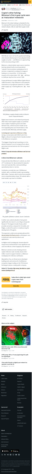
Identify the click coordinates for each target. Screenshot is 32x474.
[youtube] (16, 455)
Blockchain (4, 392)
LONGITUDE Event (21, 423)
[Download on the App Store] (5, 451)
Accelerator (20, 413)
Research (3, 416)
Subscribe (16, 286)
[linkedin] (5, 455)
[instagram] (13, 455)
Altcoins (3, 390)
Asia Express (20, 390)
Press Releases (5, 413)
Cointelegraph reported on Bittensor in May (14, 133)
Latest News (4, 20)
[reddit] (19, 455)
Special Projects (5, 418)
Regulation (4, 395)
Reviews (19, 402)
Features (19, 381)
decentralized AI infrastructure (10, 235)
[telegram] (8, 455)
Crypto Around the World (21, 399)
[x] (2, 455)
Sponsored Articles (6, 410)
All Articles (19, 378)
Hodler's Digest (21, 387)
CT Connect (20, 426)
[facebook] (10, 455)
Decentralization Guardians (21, 416)
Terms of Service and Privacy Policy (8, 471)
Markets (3, 381)
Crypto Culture (20, 395)
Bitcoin (3, 384)
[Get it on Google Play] (14, 451)
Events (19, 420)
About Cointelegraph (6, 433)
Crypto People (20, 384)
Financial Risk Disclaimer (4, 445)
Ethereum (3, 387)
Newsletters (4, 436)
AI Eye (18, 392)
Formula (19, 410)
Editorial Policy (11, 295)
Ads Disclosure (5, 442)
